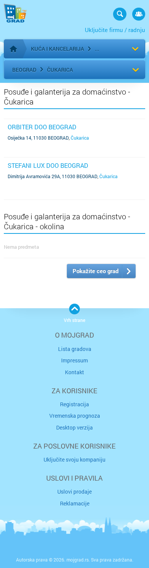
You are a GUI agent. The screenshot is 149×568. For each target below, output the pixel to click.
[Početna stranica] (13, 48)
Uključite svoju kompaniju (74, 459)
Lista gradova (74, 348)
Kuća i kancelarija (57, 48)
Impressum (74, 360)
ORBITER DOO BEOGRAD (42, 127)
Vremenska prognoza (74, 415)
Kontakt (74, 372)
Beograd (24, 69)
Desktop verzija (74, 427)
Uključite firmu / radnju (115, 30)
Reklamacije (74, 503)
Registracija (74, 404)
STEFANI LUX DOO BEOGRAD (48, 165)
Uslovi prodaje (74, 491)
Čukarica (60, 69)
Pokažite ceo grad (95, 271)
